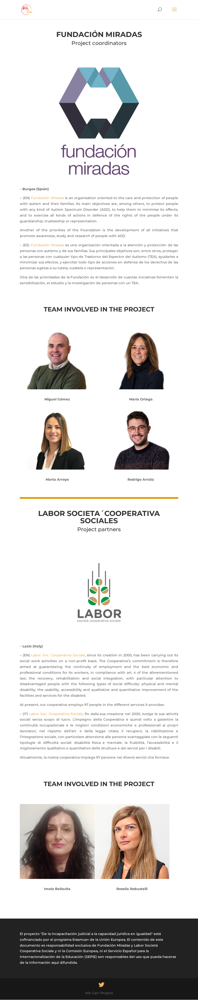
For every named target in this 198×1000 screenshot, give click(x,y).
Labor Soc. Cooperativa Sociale (58, 655)
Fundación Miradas (47, 198)
